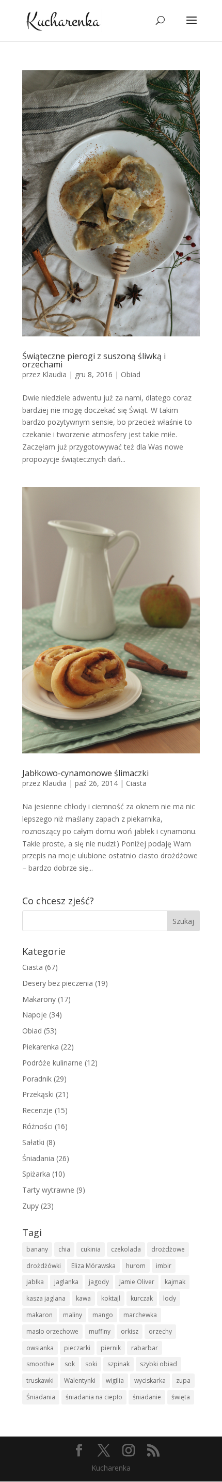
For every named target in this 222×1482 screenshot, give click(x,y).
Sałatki (33, 1142)
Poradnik (37, 1079)
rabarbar (144, 1348)
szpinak (118, 1364)
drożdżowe (168, 1249)
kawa (83, 1298)
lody (169, 1298)
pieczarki (77, 1348)
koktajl (110, 1298)
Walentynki (80, 1380)
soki (91, 1364)
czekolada (126, 1249)
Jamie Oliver (136, 1281)
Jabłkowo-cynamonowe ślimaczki (85, 773)
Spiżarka (36, 1174)
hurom (136, 1265)
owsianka (40, 1348)
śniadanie (147, 1397)
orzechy (160, 1331)
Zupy (30, 1206)
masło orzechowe (52, 1331)
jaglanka (66, 1281)
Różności (37, 1126)
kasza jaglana (46, 1298)
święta (180, 1397)
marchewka (140, 1314)
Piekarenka (40, 1047)
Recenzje (37, 1110)
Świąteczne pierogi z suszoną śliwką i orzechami (94, 360)
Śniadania (38, 1158)
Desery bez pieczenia (57, 983)
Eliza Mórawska (93, 1265)
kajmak (175, 1281)
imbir (163, 1265)
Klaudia (54, 374)
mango (102, 1314)
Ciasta (136, 783)
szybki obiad (158, 1364)
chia (64, 1249)
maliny (72, 1314)
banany (37, 1249)
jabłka (35, 1281)
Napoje (34, 1015)
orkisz (129, 1331)
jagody (99, 1281)
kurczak (142, 1298)
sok (70, 1364)
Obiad (130, 374)
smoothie (40, 1364)
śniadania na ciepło (94, 1397)
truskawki (40, 1380)
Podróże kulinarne (52, 1063)
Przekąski (38, 1094)
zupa (183, 1380)
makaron (39, 1314)
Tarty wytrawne (48, 1190)
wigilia (115, 1380)
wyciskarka (150, 1380)
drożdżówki (43, 1265)
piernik (111, 1348)
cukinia (91, 1249)
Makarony (39, 999)
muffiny (99, 1331)
